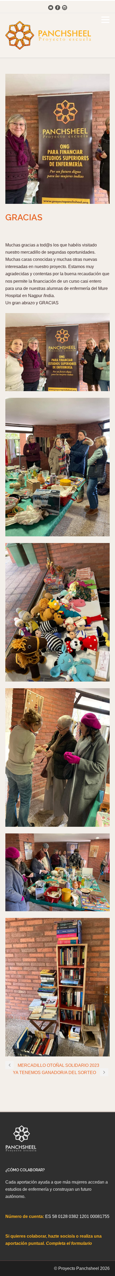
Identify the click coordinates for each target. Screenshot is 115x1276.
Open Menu (105, 19)
